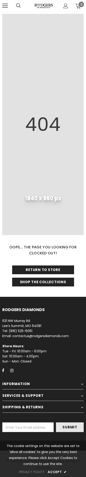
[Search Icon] (18, 5)
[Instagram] (12, 370)
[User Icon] (65, 5)
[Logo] (43, 5)
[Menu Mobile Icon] (5, 6)
